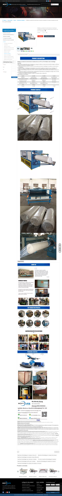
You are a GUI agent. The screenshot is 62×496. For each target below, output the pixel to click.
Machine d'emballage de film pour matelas (26, 461)
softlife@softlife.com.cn (33, 1)
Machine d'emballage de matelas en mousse (46, 461)
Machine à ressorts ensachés (8, 39)
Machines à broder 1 (7, 46)
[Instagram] (9, 492)
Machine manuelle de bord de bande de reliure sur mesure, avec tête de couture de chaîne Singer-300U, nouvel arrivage (23, 476)
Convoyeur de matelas (7, 38)
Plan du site (46, 494)
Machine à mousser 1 (7, 50)
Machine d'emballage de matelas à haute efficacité (28, 457)
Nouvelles (39, 490)
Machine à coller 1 (7, 52)
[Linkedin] (48, 1)
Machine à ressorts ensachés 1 (9, 56)
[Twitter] (5, 492)
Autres (4, 41)
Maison (38, 484)
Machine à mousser (6, 32)
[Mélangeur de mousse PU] (6, 483)
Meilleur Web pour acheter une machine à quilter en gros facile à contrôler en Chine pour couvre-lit (43, 476)
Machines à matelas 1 (7, 53)
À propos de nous (40, 487)
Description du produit (23, 54)
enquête (40, 36)
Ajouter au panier (50, 36)
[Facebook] (46, 1)
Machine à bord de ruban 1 (8, 59)
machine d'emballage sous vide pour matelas (27, 459)
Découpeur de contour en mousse (9, 47)
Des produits (39, 485)
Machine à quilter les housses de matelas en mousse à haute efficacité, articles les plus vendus (33, 476)
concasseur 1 (6, 44)
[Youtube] (50, 1)
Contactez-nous (40, 492)
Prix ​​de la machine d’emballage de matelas (47, 459)
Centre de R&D (39, 489)
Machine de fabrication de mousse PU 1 (10, 57)
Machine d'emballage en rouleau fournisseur (47, 455)
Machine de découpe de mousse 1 (9, 49)
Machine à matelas (6, 36)
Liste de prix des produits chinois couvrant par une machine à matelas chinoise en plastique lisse (53, 476)
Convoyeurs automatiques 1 (8, 43)
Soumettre (14, 77)
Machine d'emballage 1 (7, 54)
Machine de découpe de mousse (9, 34)
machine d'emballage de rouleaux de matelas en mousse (29, 463)
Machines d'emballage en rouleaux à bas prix (27, 455)
